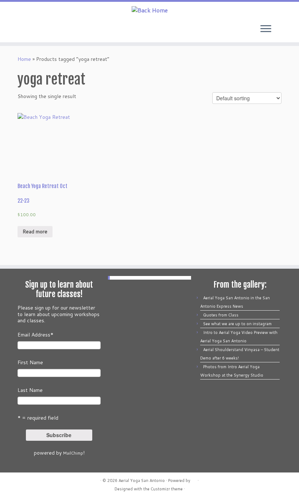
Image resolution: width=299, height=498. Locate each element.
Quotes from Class (220, 315)
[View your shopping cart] (288, 27)
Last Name (30, 390)
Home (24, 59)
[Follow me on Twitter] (13, 29)
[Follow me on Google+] (33, 29)
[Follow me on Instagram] (43, 29)
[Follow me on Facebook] (23, 29)
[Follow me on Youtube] (53, 29)
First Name (30, 362)
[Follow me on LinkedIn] (62, 29)
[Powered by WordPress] (194, 479)
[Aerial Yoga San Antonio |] (149, 9)
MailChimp (73, 453)
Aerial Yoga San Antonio (142, 480)
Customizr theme (167, 489)
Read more (35, 231)
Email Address (36, 334)
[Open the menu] (265, 29)
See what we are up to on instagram (237, 324)
